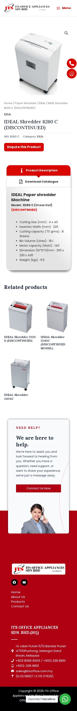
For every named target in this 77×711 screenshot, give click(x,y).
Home (8, 103)
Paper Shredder (25, 103)
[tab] (38, 170)
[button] (66, 33)
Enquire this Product (24, 147)
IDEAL (42, 103)
